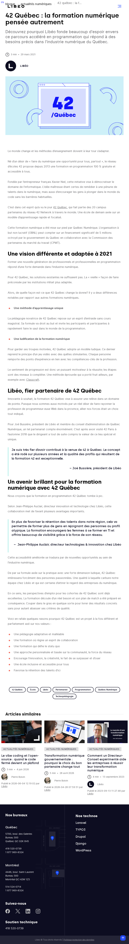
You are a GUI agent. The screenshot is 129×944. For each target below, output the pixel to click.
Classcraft (32, 380)
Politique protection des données (78, 940)
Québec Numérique (107, 690)
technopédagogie (64, 696)
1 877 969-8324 (14, 852)
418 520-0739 (13, 849)
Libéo (45, 690)
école (33, 690)
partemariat (62, 690)
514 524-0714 (13, 887)
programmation (83, 690)
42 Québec (60, 207)
